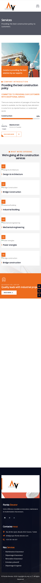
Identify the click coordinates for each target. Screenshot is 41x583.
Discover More (9, 134)
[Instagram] (9, 518)
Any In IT (30, 576)
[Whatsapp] (14, 518)
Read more (7, 292)
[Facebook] (5, 518)
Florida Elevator (8, 576)
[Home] (12, 484)
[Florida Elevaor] (10, 6)
